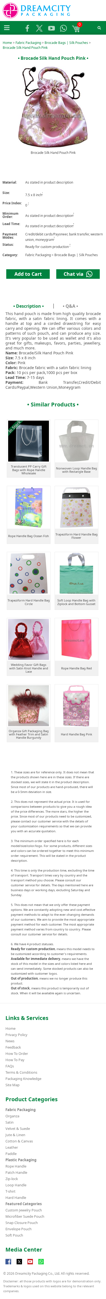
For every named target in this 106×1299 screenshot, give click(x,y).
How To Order (16, 1053)
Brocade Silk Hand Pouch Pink (25, 47)
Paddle (11, 1153)
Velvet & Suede (17, 1128)
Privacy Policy (16, 1034)
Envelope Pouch (18, 1228)
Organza (12, 1116)
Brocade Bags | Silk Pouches (66, 42)
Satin (9, 1122)
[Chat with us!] (41, 1264)
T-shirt (10, 1191)
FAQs (9, 1066)
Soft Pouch (14, 1235)
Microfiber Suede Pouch (24, 1216)
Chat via (75, 274)
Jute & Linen (15, 1134)
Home (7, 42)
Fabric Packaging (28, 42)
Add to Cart (28, 274)
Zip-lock (11, 1178)
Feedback (13, 1047)
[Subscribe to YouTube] (30, 1264)
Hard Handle (15, 1197)
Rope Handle (15, 1166)
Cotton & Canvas (19, 1141)
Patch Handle (16, 1172)
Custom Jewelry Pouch (23, 1210)
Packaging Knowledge (23, 1078)
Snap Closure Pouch (21, 1222)
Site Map (12, 1084)
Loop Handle (15, 1185)
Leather (11, 1147)
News (9, 1040)
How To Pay (14, 1059)
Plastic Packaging (20, 1159)
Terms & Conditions (21, 1072)
